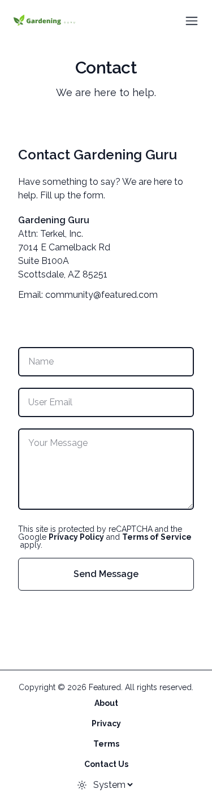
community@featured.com (101, 294)
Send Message (106, 574)
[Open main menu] (191, 21)
